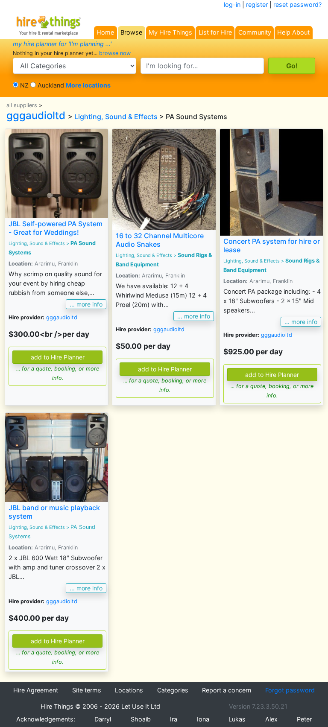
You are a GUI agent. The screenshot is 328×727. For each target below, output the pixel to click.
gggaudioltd (35, 115)
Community (254, 32)
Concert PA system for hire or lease (271, 245)
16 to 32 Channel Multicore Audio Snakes (160, 239)
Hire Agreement (35, 690)
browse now (115, 53)
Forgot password (290, 690)
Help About (293, 32)
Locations (129, 690)
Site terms (86, 690)
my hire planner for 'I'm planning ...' (62, 43)
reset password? (297, 4)
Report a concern (226, 690)
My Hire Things (170, 32)
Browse (131, 32)
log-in (232, 4)
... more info (86, 304)
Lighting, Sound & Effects (116, 116)
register (257, 4)
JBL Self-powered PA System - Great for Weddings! (55, 227)
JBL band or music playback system (54, 511)
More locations (88, 85)
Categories (172, 690)
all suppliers (21, 105)
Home (105, 32)
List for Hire (215, 32)
